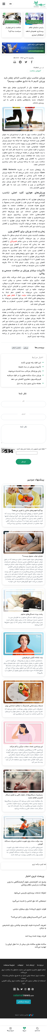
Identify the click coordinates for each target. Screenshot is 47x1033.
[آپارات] (32, 989)
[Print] (14, 62)
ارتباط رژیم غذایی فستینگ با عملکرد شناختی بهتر (24, 706)
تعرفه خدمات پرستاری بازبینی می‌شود (30, 893)
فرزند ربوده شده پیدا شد (35, 936)
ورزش (26, 348)
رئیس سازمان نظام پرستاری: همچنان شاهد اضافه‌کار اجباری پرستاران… (34, 33)
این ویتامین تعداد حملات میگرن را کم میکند (26, 746)
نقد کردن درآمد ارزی (39, 864)
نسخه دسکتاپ (23, 1002)
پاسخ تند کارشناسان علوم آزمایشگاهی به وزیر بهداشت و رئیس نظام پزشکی (26, 883)
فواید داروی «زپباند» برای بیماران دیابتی (29, 909)
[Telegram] (20, 62)
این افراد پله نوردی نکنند (31, 362)
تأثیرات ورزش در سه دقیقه (29, 367)
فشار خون (11, 295)
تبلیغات (20, 965)
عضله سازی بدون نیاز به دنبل (29, 383)
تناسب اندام (16, 348)
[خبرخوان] (18, 989)
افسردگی (13, 241)
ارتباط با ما (30, 965)
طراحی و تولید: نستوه (21, 1015)
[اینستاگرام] (25, 989)
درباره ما (40, 965)
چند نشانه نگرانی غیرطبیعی (32, 657)
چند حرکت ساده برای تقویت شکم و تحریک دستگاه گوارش (24, 842)
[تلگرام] (29, 989)
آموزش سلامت (35, 71)
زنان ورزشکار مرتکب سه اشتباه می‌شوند (24, 371)
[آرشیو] (14, 989)
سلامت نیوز (35, 4)
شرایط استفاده (9, 965)
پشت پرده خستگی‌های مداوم (32, 614)
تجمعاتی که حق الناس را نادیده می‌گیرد (29, 901)
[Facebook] (31, 62)
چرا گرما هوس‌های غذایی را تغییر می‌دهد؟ (27, 510)
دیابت (24, 295)
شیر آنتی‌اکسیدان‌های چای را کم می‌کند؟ (28, 917)
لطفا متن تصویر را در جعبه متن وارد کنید (31, 449)
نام (23, 401)
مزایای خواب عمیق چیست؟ (32, 556)
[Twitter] (25, 62)
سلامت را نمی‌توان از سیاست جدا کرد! (13, 29)
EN (11, 4)
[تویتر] (21, 989)
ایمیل (23, 414)
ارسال (23, 462)
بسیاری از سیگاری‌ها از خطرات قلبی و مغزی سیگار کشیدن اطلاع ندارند (24, 796)
